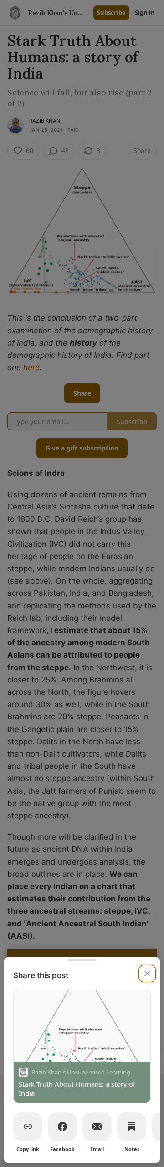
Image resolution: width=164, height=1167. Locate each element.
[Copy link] (27, 1126)
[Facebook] (62, 1126)
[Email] (97, 1126)
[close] (147, 973)
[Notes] (131, 1126)
